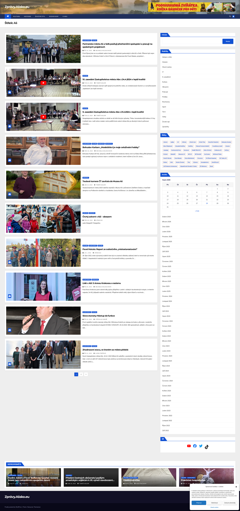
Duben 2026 (166, 216)
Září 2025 (165, 251)
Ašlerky (184, 142)
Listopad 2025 (167, 241)
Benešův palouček (213, 142)
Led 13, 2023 (88, 185)
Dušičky (190, 146)
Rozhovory (53, 16)
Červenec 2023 (167, 381)
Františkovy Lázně (217, 146)
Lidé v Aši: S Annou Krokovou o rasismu (101, 283)
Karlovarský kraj (176, 150)
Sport (164, 107)
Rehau (165, 162)
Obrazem (85, 213)
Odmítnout (214, 503)
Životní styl (40, 16)
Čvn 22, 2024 (88, 115)
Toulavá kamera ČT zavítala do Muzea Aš (102, 181)
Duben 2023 (166, 396)
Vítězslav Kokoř (101, 319)
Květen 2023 (166, 391)
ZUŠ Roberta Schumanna (170, 166)
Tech (164, 112)
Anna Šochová (141, 483)
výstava (195, 162)
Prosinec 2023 (167, 356)
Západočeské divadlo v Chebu (188, 166)
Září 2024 (165, 311)
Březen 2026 (166, 221)
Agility (172, 142)
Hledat (164, 35)
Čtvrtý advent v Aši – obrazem (97, 216)
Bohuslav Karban (226, 142)
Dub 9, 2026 (129, 483)
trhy (189, 162)
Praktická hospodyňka (193, 480)
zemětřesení (215, 162)
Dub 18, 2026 (71, 483)
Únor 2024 (166, 346)
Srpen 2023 (166, 376)
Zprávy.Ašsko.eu (17, 7)
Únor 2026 (166, 226)
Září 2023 (165, 371)
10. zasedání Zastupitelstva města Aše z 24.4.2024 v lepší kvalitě (113, 79)
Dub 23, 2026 (14, 483)
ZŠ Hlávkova (203, 166)
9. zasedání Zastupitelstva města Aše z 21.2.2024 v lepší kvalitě (113, 112)
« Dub (197, 211)
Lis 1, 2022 (87, 253)
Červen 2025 (166, 266)
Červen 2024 (166, 326)
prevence (200, 158)
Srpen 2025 (166, 256)
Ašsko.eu (99, 220)
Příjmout (198, 503)
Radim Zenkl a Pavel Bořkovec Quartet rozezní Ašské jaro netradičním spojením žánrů (33, 479)
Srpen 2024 (166, 316)
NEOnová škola (217, 154)
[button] (236, 487)
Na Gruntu (207, 154)
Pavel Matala (178, 158)
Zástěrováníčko (131, 480)
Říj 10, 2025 (88, 50)
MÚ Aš (190, 154)
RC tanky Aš (223, 158)
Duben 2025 (166, 276)
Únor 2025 (166, 286)
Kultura (16, 16)
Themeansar (37, 507)
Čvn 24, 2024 (88, 83)
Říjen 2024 (166, 306)
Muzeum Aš (182, 154)
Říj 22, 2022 (88, 319)
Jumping (166, 150)
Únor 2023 (166, 405)
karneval (186, 150)
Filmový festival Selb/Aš (202, 146)
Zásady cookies (214, 507)
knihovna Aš (218, 150)
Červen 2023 (166, 386)
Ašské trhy (202, 142)
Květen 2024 (166, 331)
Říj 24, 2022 (88, 286)
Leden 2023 (166, 410)
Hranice (228, 146)
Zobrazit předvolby (230, 503)
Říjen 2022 (166, 425)
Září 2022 (165, 430)
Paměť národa (167, 158)
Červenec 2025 (167, 261)
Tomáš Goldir (101, 83)
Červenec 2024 (167, 321)
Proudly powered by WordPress (13, 507)
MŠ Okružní (198, 154)
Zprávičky (85, 177)
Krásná (165, 154)
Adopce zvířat (167, 57)
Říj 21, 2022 (88, 353)
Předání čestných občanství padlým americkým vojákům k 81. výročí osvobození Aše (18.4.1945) (89, 480)
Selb (171, 162)
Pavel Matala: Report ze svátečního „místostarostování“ (109, 249)
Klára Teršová (100, 353)
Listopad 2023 (167, 361)
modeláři (173, 154)
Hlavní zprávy (87, 40)
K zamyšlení (166, 77)
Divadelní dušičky (180, 146)
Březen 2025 (166, 281)
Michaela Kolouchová (103, 50)
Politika (94, 40)
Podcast (165, 92)
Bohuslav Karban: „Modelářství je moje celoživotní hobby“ (110, 147)
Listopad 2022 (167, 420)
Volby (164, 117)
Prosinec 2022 (167, 415)
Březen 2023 (166, 401)
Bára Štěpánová (168, 146)
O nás (65, 16)
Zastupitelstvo (204, 162)
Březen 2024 (166, 341)
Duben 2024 (166, 336)
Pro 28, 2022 (88, 220)
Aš (178, 142)
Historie (27, 16)
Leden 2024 (166, 351)
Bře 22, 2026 (187, 483)
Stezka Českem (180, 162)
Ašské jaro (193, 142)
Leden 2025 (166, 291)
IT (163, 72)
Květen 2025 (166, 271)
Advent (165, 142)
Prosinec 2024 (167, 296)
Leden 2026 (166, 231)
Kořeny (227, 150)
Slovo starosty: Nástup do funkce (98, 316)
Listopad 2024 (167, 301)
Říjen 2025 (166, 246)
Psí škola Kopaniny (211, 158)
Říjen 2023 (166, 366)
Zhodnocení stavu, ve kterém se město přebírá (105, 349)
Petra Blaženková (189, 158)
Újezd (211, 166)
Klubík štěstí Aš (196, 150)
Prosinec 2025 (167, 236)
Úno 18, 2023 (88, 151)
